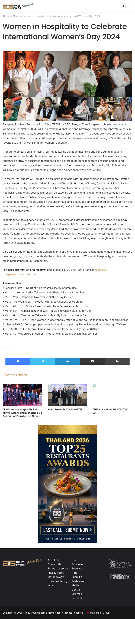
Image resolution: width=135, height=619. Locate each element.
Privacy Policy (56, 572)
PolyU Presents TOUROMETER (65, 409)
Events (18, 16)
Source (7, 347)
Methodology (56, 577)
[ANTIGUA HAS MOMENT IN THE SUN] (112, 395)
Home (8, 16)
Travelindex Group (100, 612)
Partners (77, 598)
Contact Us (54, 564)
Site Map (77, 593)
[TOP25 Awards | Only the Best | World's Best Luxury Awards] (18, 5)
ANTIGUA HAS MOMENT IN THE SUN (110, 411)
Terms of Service (58, 568)
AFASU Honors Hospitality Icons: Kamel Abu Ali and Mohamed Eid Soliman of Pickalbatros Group (22, 413)
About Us (53, 560)
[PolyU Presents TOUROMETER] (67, 395)
